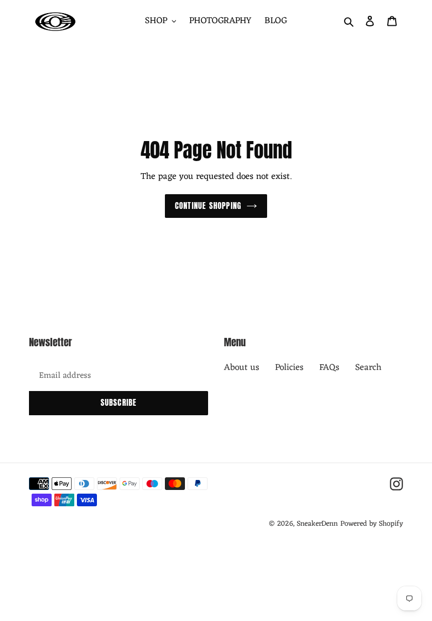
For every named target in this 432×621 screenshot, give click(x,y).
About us (241, 368)
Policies (289, 368)
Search (368, 368)
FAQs (329, 368)
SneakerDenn (317, 523)
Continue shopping (208, 205)
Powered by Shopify (371, 523)
